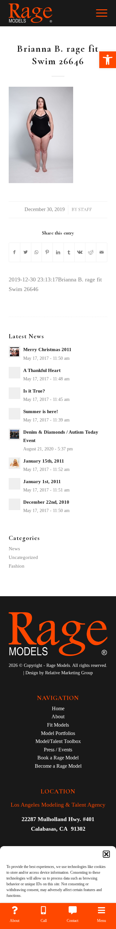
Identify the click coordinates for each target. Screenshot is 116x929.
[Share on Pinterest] (47, 252)
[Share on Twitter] (25, 252)
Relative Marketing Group (69, 672)
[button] (107, 59)
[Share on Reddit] (90, 252)
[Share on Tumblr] (69, 252)
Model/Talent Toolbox (58, 741)
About (58, 716)
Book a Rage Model (58, 757)
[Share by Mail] (101, 252)
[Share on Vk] (80, 252)
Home (58, 708)
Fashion (16, 566)
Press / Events (58, 749)
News (14, 548)
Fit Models (58, 725)
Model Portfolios (58, 733)
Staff (85, 209)
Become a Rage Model (58, 766)
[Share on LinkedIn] (58, 252)
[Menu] (98, 13)
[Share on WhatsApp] (36, 252)
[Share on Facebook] (14, 252)
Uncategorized (23, 557)
